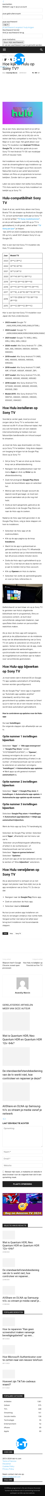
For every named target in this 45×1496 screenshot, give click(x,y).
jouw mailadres (8, 39)
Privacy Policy (8, 1469)
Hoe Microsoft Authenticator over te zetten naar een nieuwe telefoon (22, 1358)
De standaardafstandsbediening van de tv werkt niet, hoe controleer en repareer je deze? (22, 1074)
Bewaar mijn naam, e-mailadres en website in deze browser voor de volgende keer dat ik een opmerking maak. (22, 1174)
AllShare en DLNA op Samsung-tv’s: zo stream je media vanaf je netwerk (22, 1110)
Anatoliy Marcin (11, 73)
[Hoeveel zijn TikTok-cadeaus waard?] (22, 1374)
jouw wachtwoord (9, 21)
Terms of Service (9, 1461)
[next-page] (5, 1119)
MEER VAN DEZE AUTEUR (16, 1008)
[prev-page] (3, 1119)
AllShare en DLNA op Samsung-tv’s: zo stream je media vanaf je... (21, 1299)
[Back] (3, 1)
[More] (28, 947)
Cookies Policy (8, 1466)
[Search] (41, 49)
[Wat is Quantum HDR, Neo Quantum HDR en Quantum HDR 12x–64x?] (22, 1021)
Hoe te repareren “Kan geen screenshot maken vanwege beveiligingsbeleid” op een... (18, 1332)
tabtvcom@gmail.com (11, 1477)
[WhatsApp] (22, 947)
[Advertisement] (22, 87)
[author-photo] (22, 989)
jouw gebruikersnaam (11, 13)
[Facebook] (5, 947)
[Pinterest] (16, 947)
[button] (4, 49)
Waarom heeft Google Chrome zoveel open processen (11, 965)
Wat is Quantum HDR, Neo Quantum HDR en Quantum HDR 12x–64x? (22, 1039)
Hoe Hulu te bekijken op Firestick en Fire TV (32, 964)
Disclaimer (6, 1464)
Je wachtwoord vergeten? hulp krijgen (18, 27)
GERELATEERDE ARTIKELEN (17, 1004)
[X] (10, 947)
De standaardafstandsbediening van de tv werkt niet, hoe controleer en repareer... (20, 1273)
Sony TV (18, 933)
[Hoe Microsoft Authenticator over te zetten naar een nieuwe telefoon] (22, 1349)
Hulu (11, 933)
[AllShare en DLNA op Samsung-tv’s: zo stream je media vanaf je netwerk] (22, 1091)
